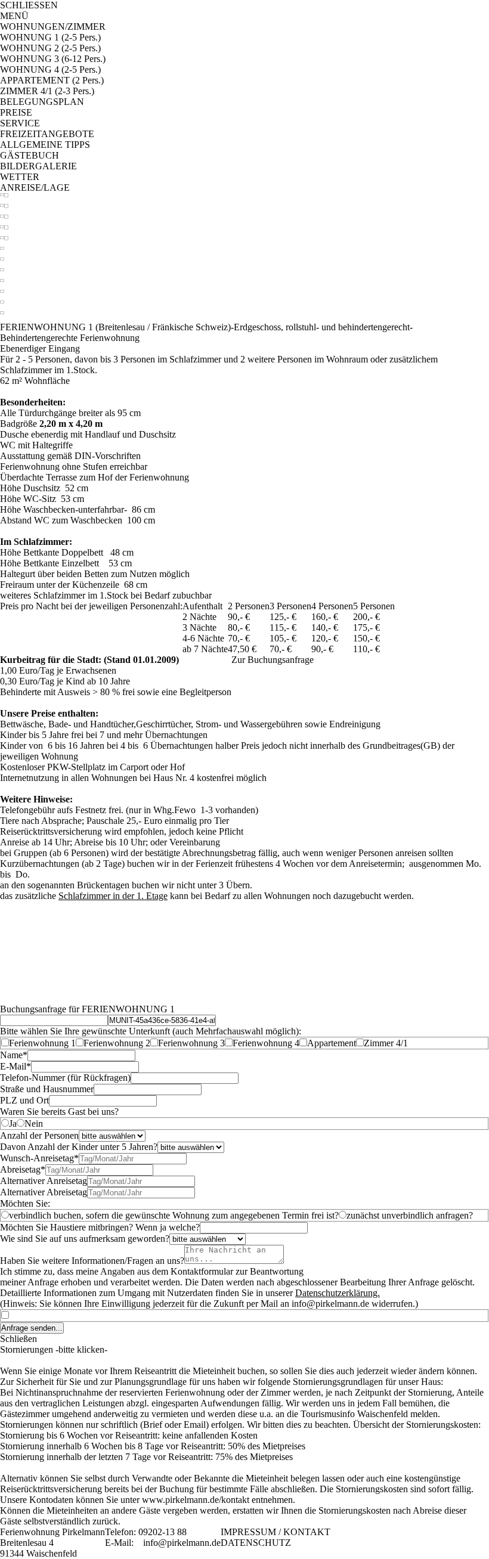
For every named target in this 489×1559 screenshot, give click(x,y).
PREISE (16, 112)
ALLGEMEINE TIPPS (45, 145)
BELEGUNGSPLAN (42, 102)
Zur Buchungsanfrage (272, 660)
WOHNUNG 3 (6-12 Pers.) (53, 59)
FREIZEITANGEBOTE (47, 134)
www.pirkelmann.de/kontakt (195, 1500)
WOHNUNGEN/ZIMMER (53, 26)
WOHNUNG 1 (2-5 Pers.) (50, 37)
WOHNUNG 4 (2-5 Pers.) (50, 69)
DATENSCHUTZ (256, 1543)
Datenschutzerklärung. (337, 1293)
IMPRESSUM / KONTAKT (275, 1532)
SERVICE (20, 123)
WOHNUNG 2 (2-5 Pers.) (50, 48)
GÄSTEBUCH (29, 155)
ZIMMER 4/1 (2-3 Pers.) (47, 91)
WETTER (19, 177)
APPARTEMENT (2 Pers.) (52, 80)
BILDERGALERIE (38, 166)
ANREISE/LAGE (35, 187)
